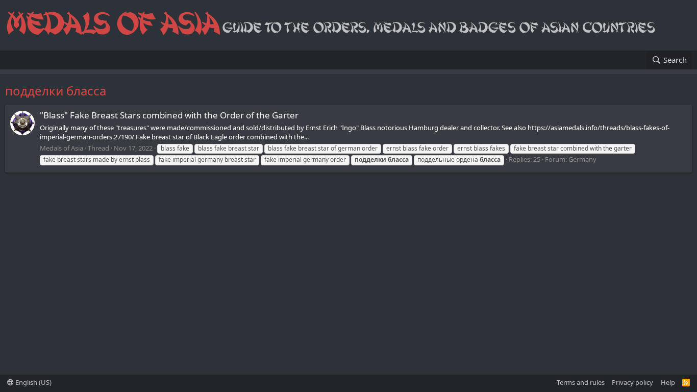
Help (668, 382)
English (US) (33, 382)
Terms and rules (581, 382)
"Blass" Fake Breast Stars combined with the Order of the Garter (169, 115)
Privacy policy (632, 382)
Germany (582, 159)
